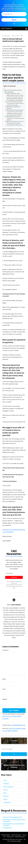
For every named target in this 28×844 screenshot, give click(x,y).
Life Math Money (7, 827)
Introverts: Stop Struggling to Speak (12, 817)
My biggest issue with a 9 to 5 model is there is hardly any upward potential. (15, 118)
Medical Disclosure (20, 836)
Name (4, 679)
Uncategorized (7, 802)
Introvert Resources (8, 786)
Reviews (5, 799)
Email (4, 689)
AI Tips (5, 780)
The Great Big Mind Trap (18, 725)
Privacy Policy (10, 836)
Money (5, 793)
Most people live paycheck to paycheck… (14, 107)
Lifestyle (5, 789)
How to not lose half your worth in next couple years (13, 91)
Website (4, 699)
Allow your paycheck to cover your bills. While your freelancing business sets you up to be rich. (15, 123)
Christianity (6, 783)
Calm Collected (6, 28)
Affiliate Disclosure (16, 834)
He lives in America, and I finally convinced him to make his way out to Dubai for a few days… (15, 103)
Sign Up (14, 20)
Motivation (6, 796)
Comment (5, 650)
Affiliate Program (5, 834)
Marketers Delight (16, 841)
